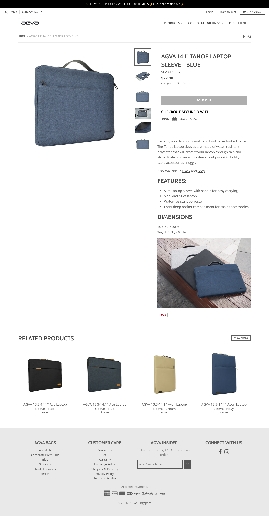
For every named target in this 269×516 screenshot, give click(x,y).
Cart (254, 12)
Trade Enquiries (45, 469)
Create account (227, 12)
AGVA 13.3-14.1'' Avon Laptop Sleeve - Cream (164, 406)
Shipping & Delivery (104, 469)
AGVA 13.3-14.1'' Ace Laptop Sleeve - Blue (104, 406)
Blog (45, 459)
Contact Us (104, 450)
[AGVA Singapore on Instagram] (249, 37)
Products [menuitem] (172, 23)
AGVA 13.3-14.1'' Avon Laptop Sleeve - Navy (224, 406)
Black (186, 171)
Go (187, 464)
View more (241, 337)
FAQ (105, 455)
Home (22, 36)
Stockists (45, 464)
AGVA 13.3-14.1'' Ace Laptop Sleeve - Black (45, 406)
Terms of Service (105, 478)
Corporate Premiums (45, 455)
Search (45, 474)
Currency (27, 12)
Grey (201, 171)
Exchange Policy (105, 464)
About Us (45, 450)
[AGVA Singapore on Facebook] (244, 37)
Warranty (104, 459)
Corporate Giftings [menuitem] (204, 23)
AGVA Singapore (140, 503)
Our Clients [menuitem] (238, 23)
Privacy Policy (104, 474)
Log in (209, 12)
